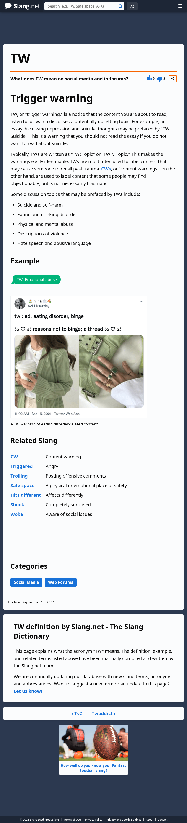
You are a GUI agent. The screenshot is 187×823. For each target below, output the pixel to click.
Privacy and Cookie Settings (123, 820)
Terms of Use (72, 820)
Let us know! (28, 691)
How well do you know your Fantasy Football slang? (94, 768)
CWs (106, 169)
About (149, 820)
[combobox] (84, 6)
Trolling (19, 476)
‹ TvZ (77, 713)
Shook (17, 505)
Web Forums (60, 582)
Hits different (25, 495)
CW (14, 457)
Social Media (26, 582)
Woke (16, 514)
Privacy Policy (93, 820)
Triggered (21, 466)
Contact (162, 820)
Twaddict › (103, 713)
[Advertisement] (93, 28)
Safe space (22, 485)
